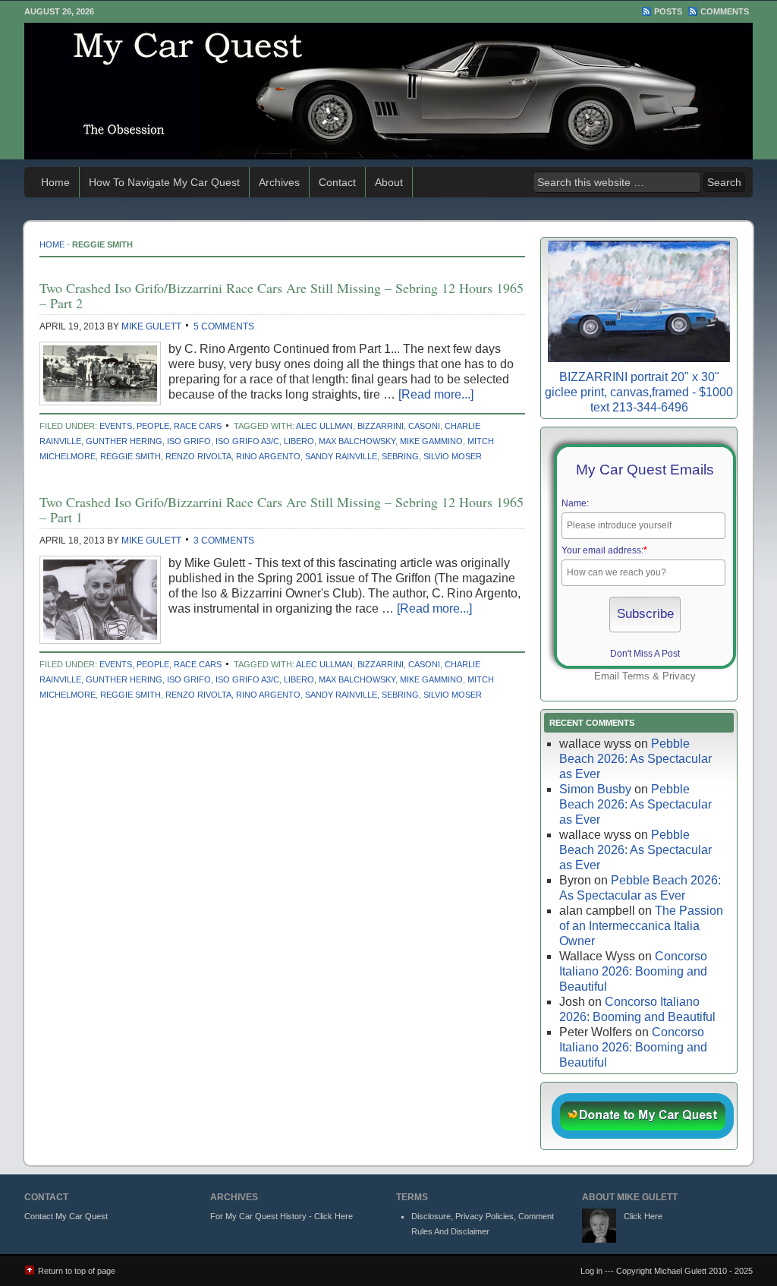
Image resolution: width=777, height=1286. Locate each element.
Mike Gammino (431, 441)
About (389, 182)
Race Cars (198, 425)
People (153, 425)
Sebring (400, 456)
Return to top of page (76, 1270)
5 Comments (223, 326)
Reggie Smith (130, 456)
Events (115, 425)
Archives (279, 182)
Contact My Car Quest (66, 1216)
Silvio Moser (452, 456)
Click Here (643, 1216)
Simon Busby (595, 789)
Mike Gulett (151, 326)
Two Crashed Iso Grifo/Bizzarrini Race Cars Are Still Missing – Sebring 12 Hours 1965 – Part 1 (281, 509)
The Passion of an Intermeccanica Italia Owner (641, 925)
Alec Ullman (324, 425)
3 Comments (223, 540)
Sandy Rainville (341, 456)
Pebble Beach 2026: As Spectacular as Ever (635, 758)
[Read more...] (435, 394)
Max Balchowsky (357, 441)
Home (55, 182)
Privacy (679, 676)
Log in (591, 1270)
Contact (337, 182)
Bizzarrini (380, 425)
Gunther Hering (124, 441)
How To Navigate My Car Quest (164, 182)
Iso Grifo (189, 441)
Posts (668, 11)
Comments (724, 11)
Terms (636, 676)
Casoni (424, 425)
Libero (299, 441)
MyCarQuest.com (388, 91)
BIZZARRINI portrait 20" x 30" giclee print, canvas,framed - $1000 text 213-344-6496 (639, 392)
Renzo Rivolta (198, 456)
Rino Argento (268, 456)
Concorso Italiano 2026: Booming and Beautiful (633, 971)
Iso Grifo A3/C (247, 441)
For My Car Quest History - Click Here (281, 1216)
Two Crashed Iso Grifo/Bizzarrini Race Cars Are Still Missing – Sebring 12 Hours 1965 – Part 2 (281, 295)
